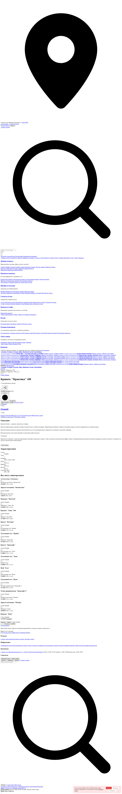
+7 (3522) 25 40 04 (27, 652)
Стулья (3, 304)
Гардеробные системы (18, 293)
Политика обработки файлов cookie (68, 645)
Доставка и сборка (6, 786)
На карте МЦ (30, 415)
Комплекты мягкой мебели (15, 270)
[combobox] (8, 250)
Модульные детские (39, 333)
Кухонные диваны (30, 267)
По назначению (5, 333)
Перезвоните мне (5, 658)
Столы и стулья (6, 296)
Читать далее (4, 445)
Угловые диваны (20, 267)
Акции (32, 639)
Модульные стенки (47, 293)
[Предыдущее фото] (17, 372)
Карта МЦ (25, 122)
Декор (2, 344)
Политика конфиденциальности (88, 645)
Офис (21, 256)
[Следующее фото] (18, 372)
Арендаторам (4, 124)
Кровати (3, 279)
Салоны (7, 127)
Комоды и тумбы (7, 307)
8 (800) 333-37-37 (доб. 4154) (18, 415)
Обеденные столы (10, 302)
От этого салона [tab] (5, 479)
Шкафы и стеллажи (8, 285)
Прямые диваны (10, 267)
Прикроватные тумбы (11, 314)
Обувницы (33, 314)
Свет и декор (5, 336)
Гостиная (3, 256)
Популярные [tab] (14, 479)
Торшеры (28, 342)
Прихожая (26, 256)
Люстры (9, 342)
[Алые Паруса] (5, 125)
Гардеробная (33, 256)
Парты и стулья (38, 304)
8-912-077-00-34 (18, 402)
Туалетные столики (50, 302)
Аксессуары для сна (26, 282)
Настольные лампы (20, 342)
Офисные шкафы (29, 291)
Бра (13, 342)
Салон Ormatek (5, 375)
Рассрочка (14, 786)
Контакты (40, 786)
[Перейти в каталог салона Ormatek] (4, 404)
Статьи (29, 645)
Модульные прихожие (51, 333)
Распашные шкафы (18, 291)
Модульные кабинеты (64, 333)
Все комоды (9, 313)
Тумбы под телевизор (24, 314)
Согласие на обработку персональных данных (45, 645)
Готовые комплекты (8, 327)
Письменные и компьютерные (23, 302)
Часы (19, 344)
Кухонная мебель (5, 324)
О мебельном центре (6, 645)
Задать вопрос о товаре (7, 402)
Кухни (3, 318)
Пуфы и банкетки (19, 268)
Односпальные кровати (32, 279)
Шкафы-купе (9, 291)
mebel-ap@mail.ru (38, 652)
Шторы (10, 344)
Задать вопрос (15, 658)
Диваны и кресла (7, 261)
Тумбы (2, 314)
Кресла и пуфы (5, 268)
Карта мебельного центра (20, 645)
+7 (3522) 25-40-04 (14, 124)
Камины (15, 344)
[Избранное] (1, 252)
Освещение (4, 342)
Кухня (13, 256)
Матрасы (3, 281)
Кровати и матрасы (8, 273)
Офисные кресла (29, 268)
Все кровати (9, 279)
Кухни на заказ (27, 324)
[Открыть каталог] (1, 254)
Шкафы (3, 291)
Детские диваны (40, 267)
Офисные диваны (50, 267)
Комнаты (4, 347)
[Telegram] (1, 792)
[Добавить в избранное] (1, 389)
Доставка (27, 639)
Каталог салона (38, 415)
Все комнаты (45, 350)
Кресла (12, 268)
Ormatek (4, 409)
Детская (17, 256)
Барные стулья (20, 304)
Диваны (3, 267)
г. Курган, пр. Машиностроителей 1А (11, 652)
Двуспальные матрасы (26, 281)
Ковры (6, 344)
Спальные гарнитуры (14, 282)
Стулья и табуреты (10, 304)
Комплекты (4, 270)
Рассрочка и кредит (18, 639)
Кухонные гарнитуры (17, 324)
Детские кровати (44, 279)
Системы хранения (6, 293)
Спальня (8, 256)
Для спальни (4, 282)
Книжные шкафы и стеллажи (33, 293)
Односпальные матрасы (13, 281)
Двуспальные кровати (19, 279)
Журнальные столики (39, 302)
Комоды (3, 313)
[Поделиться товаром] (5, 387)
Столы (2, 302)
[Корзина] (3, 252)
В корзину (12, 400)
